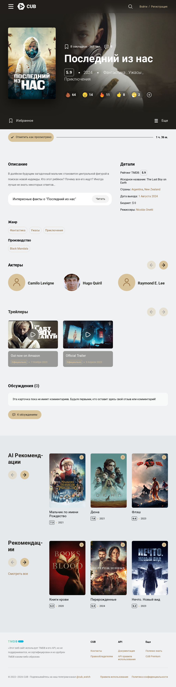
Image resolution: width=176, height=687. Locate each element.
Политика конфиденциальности (150, 676)
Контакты (96, 650)
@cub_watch (83, 676)
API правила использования (127, 658)
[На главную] (26, 6)
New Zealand (152, 189)
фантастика (114, 72)
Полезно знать (154, 650)
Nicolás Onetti (144, 209)
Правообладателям (102, 656)
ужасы (134, 72)
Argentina (137, 189)
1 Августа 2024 (148, 196)
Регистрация (159, 6)
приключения (77, 79)
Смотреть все (18, 573)
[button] (163, 265)
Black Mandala (19, 248)
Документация (126, 650)
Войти (143, 6)
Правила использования (114, 676)
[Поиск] (130, 6)
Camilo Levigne (41, 283)
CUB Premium (153, 656)
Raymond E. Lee (151, 283)
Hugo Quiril (92, 283)
